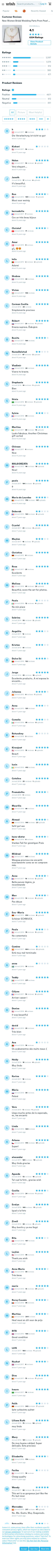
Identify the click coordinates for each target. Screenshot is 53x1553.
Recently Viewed (38, 11)
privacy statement (13, 1532)
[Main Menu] (3, 4)
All (12, 112)
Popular (6, 11)
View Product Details (36, 42)
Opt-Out (34, 1548)
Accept (24, 1548)
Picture (21, 112)
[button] (39, 4)
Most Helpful (35, 112)
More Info (45, 1548)
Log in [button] (43, 3)
